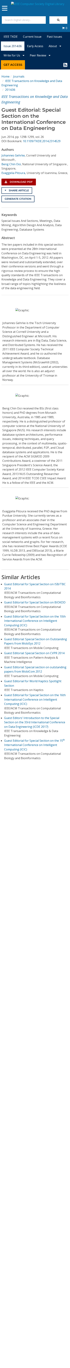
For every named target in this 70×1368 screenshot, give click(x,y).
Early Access (35, 46)
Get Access (13, 64)
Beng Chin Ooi (11, 164)
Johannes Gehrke (13, 155)
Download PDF (21, 181)
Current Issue (32, 37)
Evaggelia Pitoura (13, 173)
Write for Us (12, 55)
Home (5, 76)
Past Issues (54, 37)
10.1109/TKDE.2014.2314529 (41, 141)
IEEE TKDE (11, 37)
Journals (18, 76)
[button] (64, 28)
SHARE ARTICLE (18, 190)
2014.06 (10, 90)
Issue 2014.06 (13, 46)
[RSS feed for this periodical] (65, 64)
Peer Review (38, 55)
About (53, 46)
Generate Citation (18, 198)
